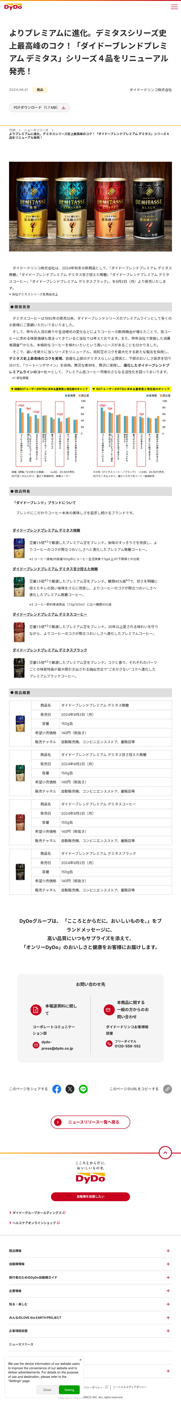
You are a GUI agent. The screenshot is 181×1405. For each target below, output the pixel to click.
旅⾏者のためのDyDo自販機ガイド (33, 1277)
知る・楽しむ (18, 1304)
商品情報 (15, 1251)
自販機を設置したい (90, 1196)
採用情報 (15, 1371)
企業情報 (15, 1291)
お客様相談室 (18, 1331)
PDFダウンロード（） (37, 107)
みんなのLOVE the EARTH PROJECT (35, 1317)
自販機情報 (17, 1264)
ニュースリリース (21, 1344)
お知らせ (15, 1358)
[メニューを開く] (174, 7)
